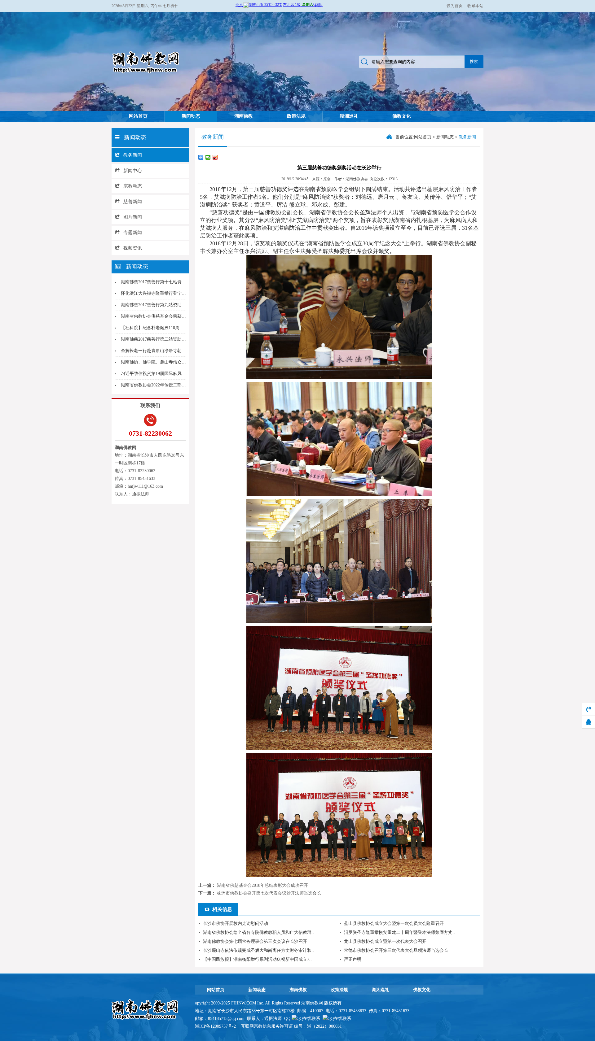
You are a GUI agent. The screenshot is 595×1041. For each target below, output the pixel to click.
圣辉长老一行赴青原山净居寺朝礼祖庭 (158, 350)
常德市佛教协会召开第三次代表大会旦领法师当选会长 (396, 950)
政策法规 (296, 116)
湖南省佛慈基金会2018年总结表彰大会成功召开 (262, 885)
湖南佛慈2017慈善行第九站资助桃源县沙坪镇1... (167, 305)
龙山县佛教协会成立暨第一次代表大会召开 (385, 941)
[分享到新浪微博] (215, 157)
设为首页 (455, 5)
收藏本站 (475, 5)
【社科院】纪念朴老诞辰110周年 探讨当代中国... (168, 327)
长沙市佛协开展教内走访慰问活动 (235, 923)
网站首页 (138, 116)
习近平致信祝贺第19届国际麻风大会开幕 (160, 373)
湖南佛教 (243, 116)
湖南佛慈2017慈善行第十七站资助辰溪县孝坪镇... (168, 282)
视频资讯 (132, 248)
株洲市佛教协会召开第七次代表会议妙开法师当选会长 (269, 893)
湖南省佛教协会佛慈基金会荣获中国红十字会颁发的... (172, 316)
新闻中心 (132, 170)
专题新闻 (132, 232)
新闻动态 (191, 116)
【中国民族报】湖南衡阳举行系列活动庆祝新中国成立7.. (257, 959)
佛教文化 (401, 116)
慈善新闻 (132, 201)
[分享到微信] (208, 157)
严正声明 (352, 959)
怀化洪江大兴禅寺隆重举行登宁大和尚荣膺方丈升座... (172, 293)
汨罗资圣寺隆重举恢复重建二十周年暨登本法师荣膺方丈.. (399, 932)
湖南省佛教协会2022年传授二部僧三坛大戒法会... (168, 385)
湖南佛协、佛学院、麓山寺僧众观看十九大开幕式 (168, 362)
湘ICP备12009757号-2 (216, 1026)
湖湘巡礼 (349, 116)
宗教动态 (132, 186)
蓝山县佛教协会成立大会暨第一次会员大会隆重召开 (394, 923)
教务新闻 (132, 155)
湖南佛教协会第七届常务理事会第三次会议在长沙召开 (255, 941)
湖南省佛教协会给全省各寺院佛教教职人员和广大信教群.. (258, 932)
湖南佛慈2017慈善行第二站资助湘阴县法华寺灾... (168, 339)
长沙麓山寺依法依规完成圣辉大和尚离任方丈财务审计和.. (258, 950)
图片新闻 (132, 217)
